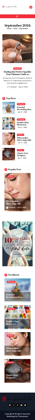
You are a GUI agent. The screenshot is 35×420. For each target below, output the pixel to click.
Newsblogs (11, 416)
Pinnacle (13, 87)
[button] (29, 193)
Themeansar (23, 416)
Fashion (20, 134)
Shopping (17, 68)
